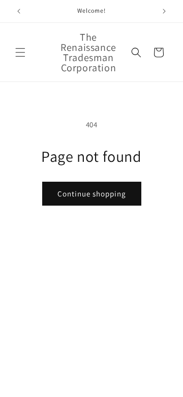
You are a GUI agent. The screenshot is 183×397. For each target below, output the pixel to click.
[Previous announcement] (19, 11)
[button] (20, 52)
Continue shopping (91, 193)
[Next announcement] (164, 11)
